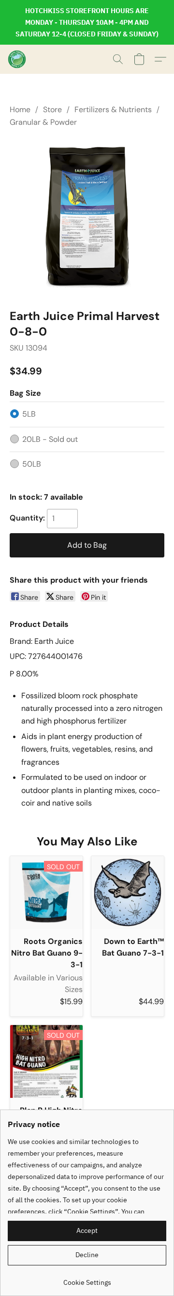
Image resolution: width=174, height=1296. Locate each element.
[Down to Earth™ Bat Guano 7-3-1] (127, 892)
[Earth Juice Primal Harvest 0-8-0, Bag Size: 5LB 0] (87, 216)
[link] (87, 1278)
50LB (31, 464)
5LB (29, 414)
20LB (50, 439)
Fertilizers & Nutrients (113, 109)
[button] (17, 59)
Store (52, 109)
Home (20, 109)
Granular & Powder (43, 122)
